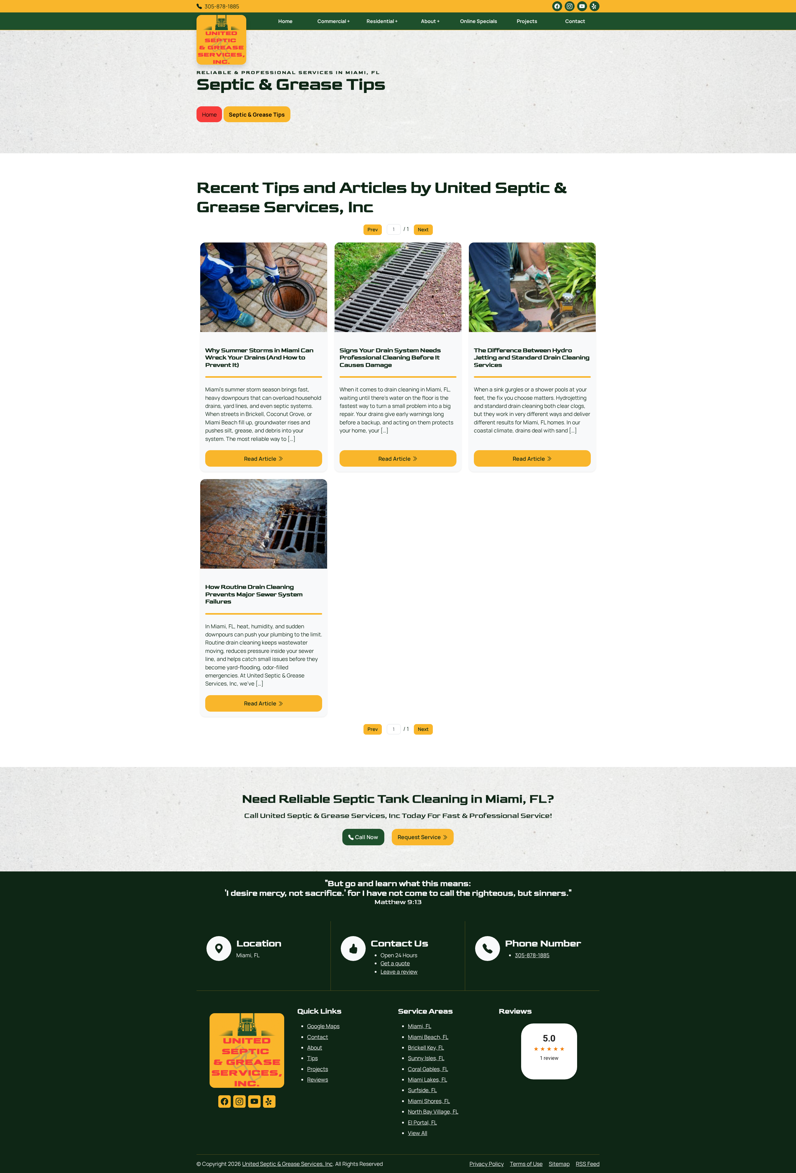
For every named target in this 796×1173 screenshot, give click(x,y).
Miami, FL (419, 1026)
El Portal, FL (422, 1122)
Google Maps (323, 1026)
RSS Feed (587, 1163)
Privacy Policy (487, 1163)
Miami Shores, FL (429, 1101)
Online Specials (478, 21)
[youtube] (582, 6)
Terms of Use (526, 1163)
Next (423, 229)
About (314, 1047)
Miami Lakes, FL (427, 1079)
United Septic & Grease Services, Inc (287, 1163)
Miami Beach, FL (428, 1037)
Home (285, 21)
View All (417, 1133)
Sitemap (559, 1163)
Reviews (317, 1079)
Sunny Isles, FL (426, 1058)
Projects (527, 21)
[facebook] (557, 6)
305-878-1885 (222, 6)
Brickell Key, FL (426, 1047)
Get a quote (395, 963)
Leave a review (399, 971)
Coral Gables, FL (428, 1069)
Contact (575, 21)
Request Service (420, 837)
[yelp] (594, 6)
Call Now (366, 837)
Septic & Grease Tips (257, 114)
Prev (373, 229)
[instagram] (570, 6)
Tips (312, 1058)
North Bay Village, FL (433, 1111)
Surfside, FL (422, 1090)
